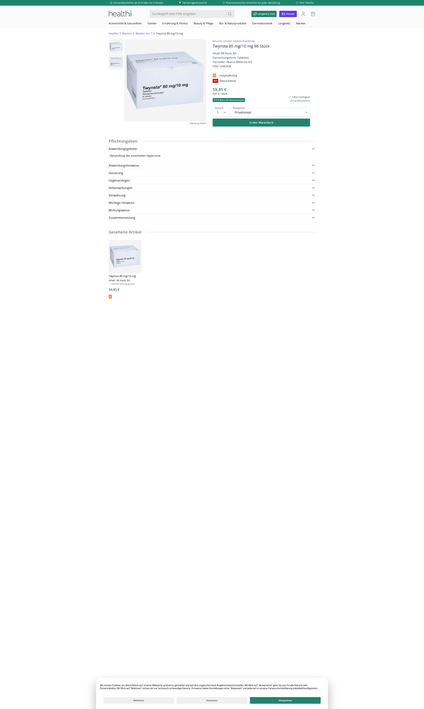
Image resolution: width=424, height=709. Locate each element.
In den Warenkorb (261, 122)
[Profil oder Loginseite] (303, 14)
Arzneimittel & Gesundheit (125, 23)
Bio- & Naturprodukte (232, 23)
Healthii (113, 33)
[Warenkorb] (312, 14)
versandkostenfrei (300, 100)
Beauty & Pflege (203, 23)
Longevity (284, 23)
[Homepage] (120, 14)
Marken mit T (144, 33)
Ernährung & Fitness (175, 23)
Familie (152, 23)
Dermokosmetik (262, 23)
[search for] (230, 14)
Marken (301, 23)
